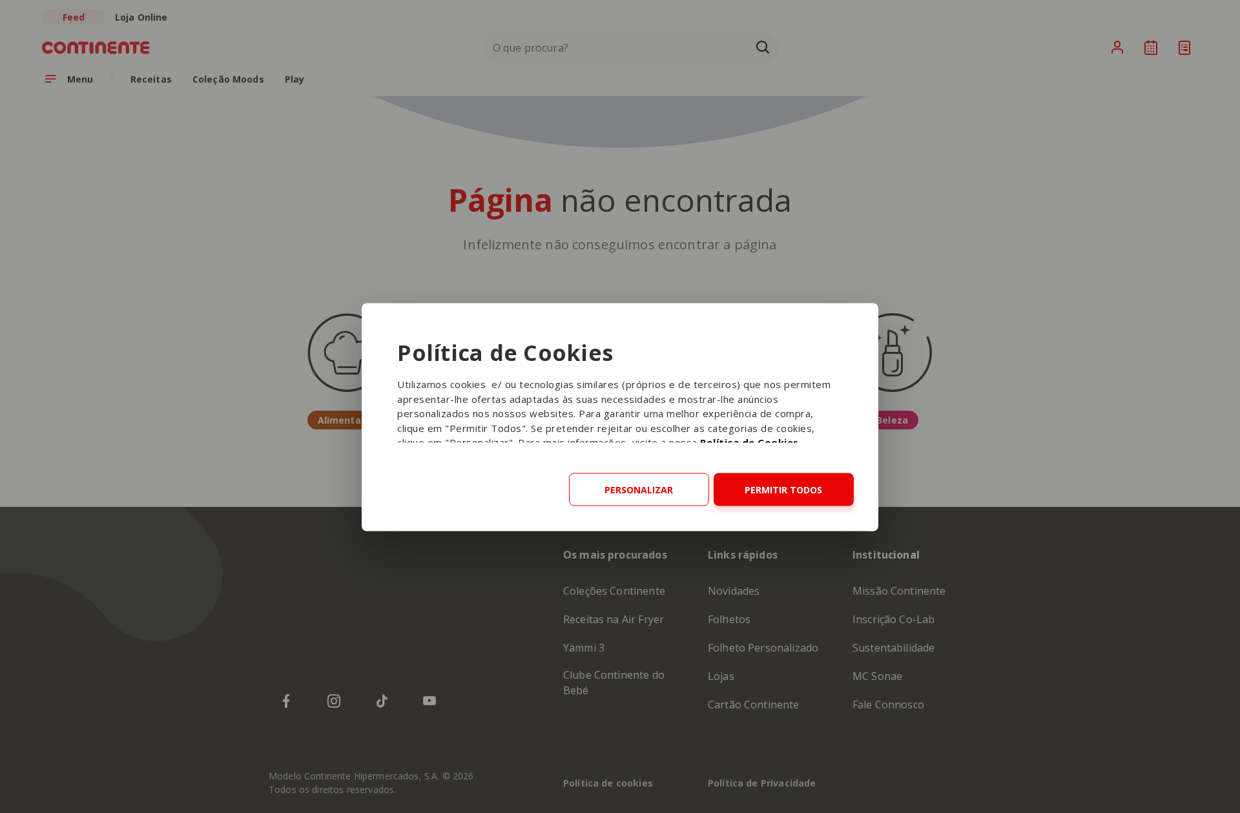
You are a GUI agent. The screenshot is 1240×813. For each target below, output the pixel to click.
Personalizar (638, 490)
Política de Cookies (749, 442)
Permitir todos (783, 490)
